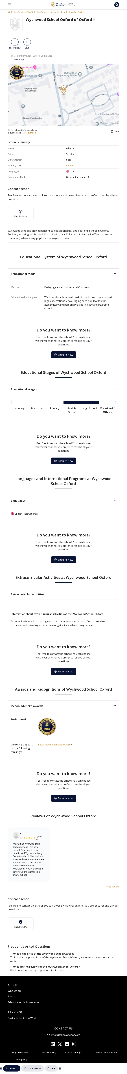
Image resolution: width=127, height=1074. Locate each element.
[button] (63, 274)
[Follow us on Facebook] (67, 1044)
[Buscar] (116, 4)
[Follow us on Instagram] (74, 1044)
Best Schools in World (23, 12)
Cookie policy (20, 1059)
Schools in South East (78, 12)
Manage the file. (30, 133)
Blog (10, 996)
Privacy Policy (49, 1052)
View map (19, 59)
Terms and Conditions (107, 1052)
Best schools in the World (22, 1018)
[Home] (9, 12)
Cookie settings (73, 1052)
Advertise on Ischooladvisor (24, 1002)
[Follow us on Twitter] (60, 1044)
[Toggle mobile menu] (9, 5)
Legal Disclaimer (20, 1052)
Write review (112, 886)
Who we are (15, 991)
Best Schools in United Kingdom (51, 12)
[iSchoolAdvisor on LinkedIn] (53, 1044)
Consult (70, 165)
